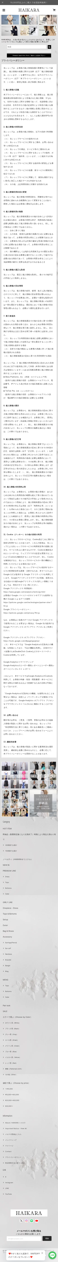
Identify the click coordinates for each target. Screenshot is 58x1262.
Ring (6, 971)
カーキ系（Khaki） (12, 1040)
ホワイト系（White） (12, 1023)
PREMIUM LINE (9, 871)
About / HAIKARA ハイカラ (15, 1123)
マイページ (9, 1146)
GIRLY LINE (8, 902)
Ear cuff (8, 948)
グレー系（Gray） (11, 1034)
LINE (7, 1188)
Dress (7, 877)
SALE (5, 1011)
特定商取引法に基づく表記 (15, 1163)
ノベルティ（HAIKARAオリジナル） (18, 859)
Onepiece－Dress (10, 908)
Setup (5, 919)
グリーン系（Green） (12, 1046)
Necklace (8, 954)
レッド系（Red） (11, 1063)
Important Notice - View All (16, 1128)
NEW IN (6, 865)
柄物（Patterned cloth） (14, 1069)
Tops (7, 882)
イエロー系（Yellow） (13, 1057)
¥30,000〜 (9, 1106)
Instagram (9, 1183)
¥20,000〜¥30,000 (12, 1100)
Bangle (7, 966)
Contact (8, 1151)
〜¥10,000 (9, 1089)
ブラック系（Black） (12, 1029)
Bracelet (8, 960)
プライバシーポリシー (13, 1157)
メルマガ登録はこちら (13, 1134)
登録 (47, 1238)
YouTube (8, 1194)
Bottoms (8, 888)
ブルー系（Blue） (11, 1052)
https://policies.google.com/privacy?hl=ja (22, 613)
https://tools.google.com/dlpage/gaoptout (21, 641)
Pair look (6, 1005)
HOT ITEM (7, 828)
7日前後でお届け (11, 851)
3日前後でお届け (11, 845)
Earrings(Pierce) (11, 943)
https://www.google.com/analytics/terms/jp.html (24, 592)
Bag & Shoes (8, 931)
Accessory (7, 937)
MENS (5, 980)
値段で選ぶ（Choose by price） (16, 1083)
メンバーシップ (10, 1140)
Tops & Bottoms (10, 914)
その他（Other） (11, 1075)
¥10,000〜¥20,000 (12, 1095)
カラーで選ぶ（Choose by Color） (17, 1017)
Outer (7, 894)
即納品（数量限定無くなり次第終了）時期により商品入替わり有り (29, 836)
